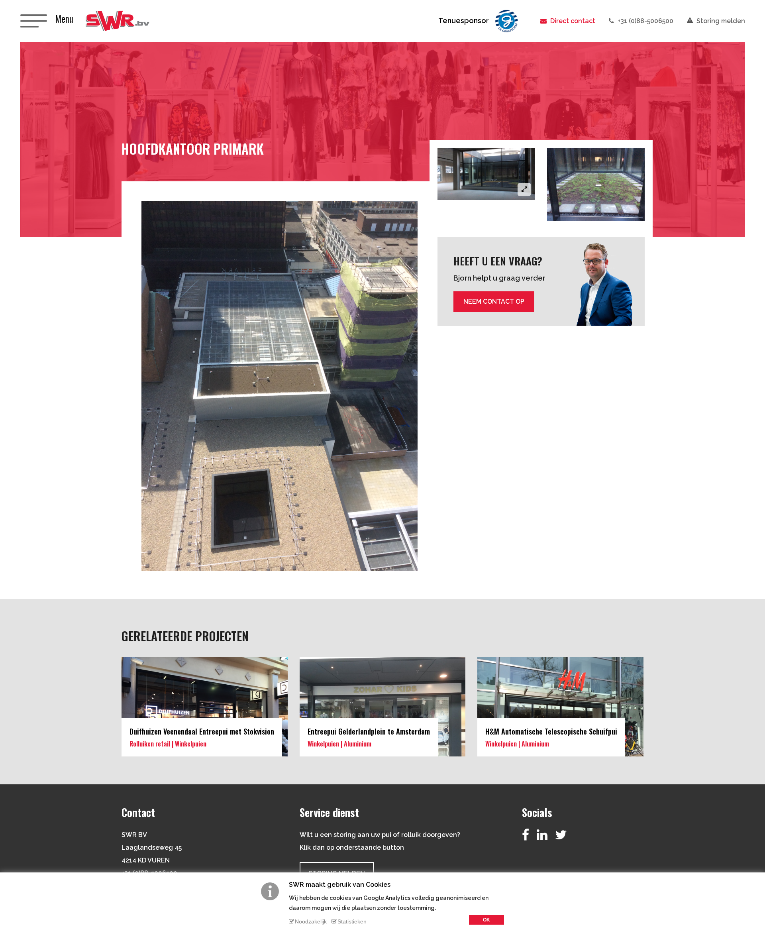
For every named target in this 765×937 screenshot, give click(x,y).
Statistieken (352, 921)
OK (486, 920)
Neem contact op (493, 301)
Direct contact (572, 21)
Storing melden (720, 21)
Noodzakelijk (311, 921)
